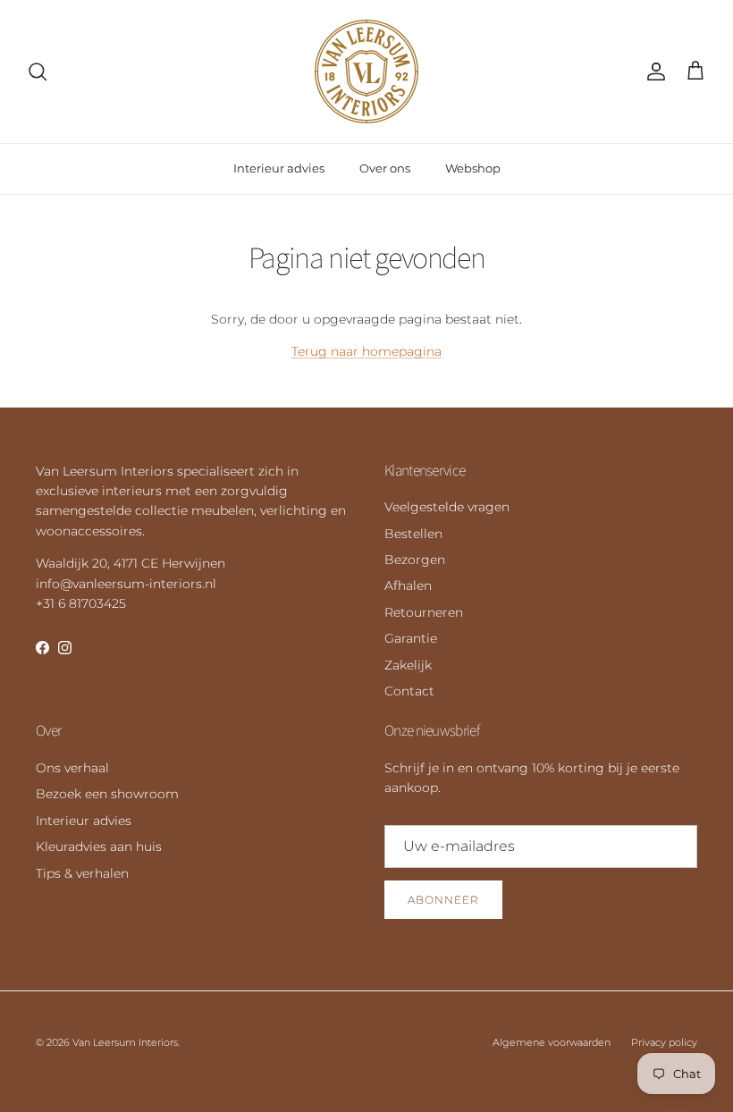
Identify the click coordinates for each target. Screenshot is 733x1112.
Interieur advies (278, 168)
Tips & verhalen (82, 873)
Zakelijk (408, 665)
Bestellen (413, 534)
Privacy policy (664, 1042)
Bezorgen (414, 560)
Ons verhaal (72, 768)
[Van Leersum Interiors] (366, 71)
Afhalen (408, 585)
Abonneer (443, 899)
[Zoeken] (37, 71)
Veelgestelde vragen (447, 507)
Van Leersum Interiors (125, 1042)
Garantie (410, 638)
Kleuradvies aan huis (99, 846)
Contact (409, 691)
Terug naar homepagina (366, 351)
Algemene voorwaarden (552, 1042)
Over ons (384, 168)
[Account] (652, 71)
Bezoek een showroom (107, 794)
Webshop (473, 168)
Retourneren (423, 612)
